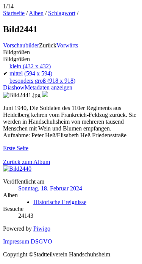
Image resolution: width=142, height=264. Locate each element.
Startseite (14, 13)
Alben (36, 13)
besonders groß (42, 80)
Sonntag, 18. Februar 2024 (50, 188)
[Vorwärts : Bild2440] (17, 168)
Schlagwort (61, 13)
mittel (30, 73)
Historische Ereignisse (59, 202)
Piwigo (41, 228)
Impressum (16, 241)
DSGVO (41, 241)
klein (30, 66)
